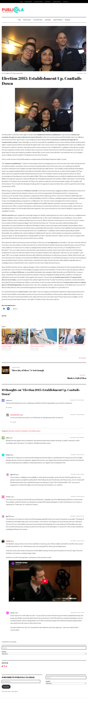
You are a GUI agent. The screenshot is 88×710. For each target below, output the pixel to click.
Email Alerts (47, 1)
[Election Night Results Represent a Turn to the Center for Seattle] (15, 336)
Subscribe (6, 686)
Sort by (4, 652)
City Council (6, 73)
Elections (19, 73)
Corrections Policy (38, 1)
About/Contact (28, 1)
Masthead (65, 1)
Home (21, 1)
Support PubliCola (57, 1)
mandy (8, 541)
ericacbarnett (15, 415)
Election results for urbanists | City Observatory (24, 431)
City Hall (13, 73)
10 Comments (82, 358)
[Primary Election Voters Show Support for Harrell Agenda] (72, 336)
